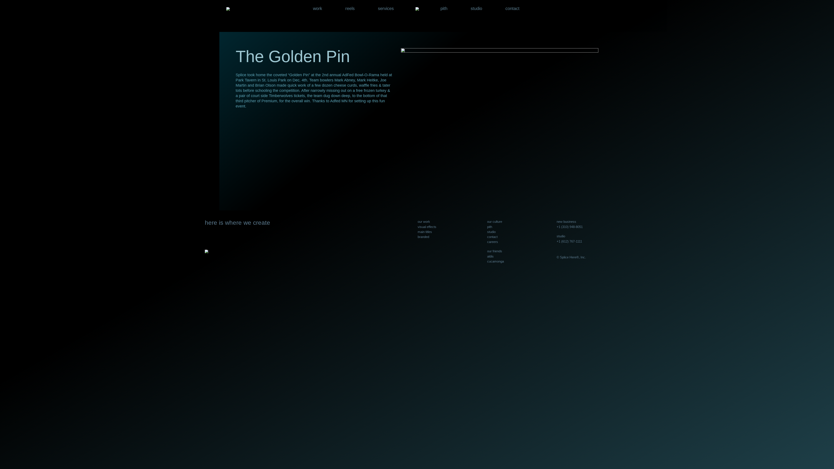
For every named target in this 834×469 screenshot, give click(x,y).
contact (512, 9)
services (386, 9)
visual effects (427, 227)
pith (443, 9)
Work (317, 9)
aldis (490, 256)
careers (492, 242)
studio (476, 9)
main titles (425, 232)
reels (350, 9)
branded (423, 237)
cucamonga (495, 261)
